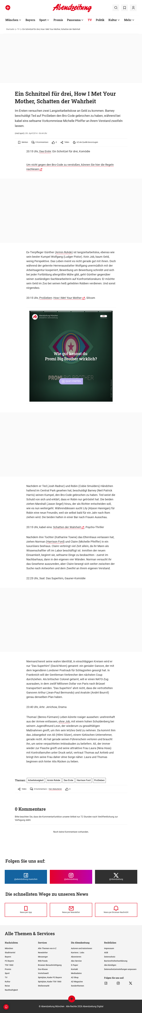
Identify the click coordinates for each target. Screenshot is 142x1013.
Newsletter (43, 952)
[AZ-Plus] (7, 7)
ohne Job (64, 721)
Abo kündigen (110, 965)
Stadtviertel (10, 952)
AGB (106, 952)
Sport (42, 20)
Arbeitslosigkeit (36, 780)
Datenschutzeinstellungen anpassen (120, 969)
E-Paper (74, 965)
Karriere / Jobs (77, 952)
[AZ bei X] (130, 983)
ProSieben (45, 297)
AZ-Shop (74, 977)
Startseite (10, 29)
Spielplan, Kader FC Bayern (50, 977)
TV (90, 20)
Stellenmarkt (43, 986)
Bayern (30, 20)
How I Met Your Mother (67, 297)
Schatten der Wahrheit (67, 527)
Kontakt (74, 969)
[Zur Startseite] (72, 12)
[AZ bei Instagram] (118, 983)
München (11, 20)
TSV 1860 (9, 965)
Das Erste (45, 151)
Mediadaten (76, 973)
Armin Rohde (64, 252)
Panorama (74, 20)
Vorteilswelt (43, 973)
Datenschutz (109, 957)
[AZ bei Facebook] (106, 983)
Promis (58, 20)
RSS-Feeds (43, 961)
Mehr (127, 20)
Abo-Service (76, 961)
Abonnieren (76, 957)
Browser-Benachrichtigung (50, 965)
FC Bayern (9, 961)
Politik (100, 20)
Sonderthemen (77, 986)
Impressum (109, 948)
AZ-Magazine (77, 981)
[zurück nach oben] (71, 1000)
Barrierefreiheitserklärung (115, 961)
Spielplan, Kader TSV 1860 (49, 981)
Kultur (112, 20)
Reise (7, 986)
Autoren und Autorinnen (81, 948)
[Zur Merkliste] (124, 7)
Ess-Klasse (43, 969)
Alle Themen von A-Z (47, 948)
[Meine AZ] (133, 7)
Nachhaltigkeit (11, 990)
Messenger (43, 957)
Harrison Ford (55, 541)
